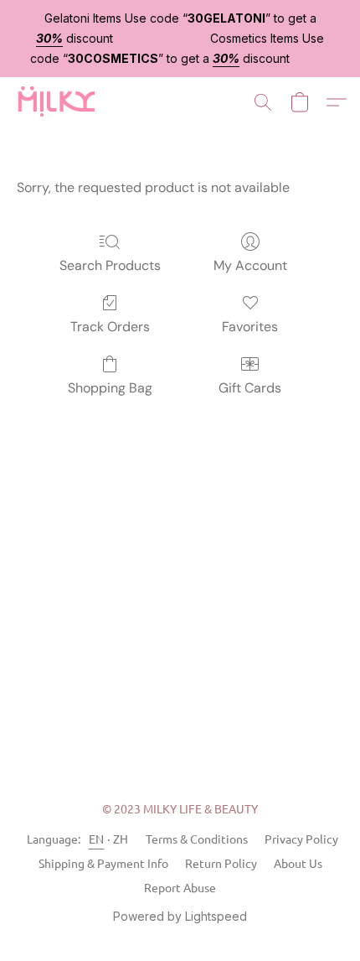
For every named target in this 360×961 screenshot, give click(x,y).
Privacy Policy (301, 838)
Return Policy (221, 862)
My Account (250, 265)
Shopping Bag (110, 388)
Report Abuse (180, 887)
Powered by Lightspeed (180, 916)
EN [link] (97, 838)
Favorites (250, 326)
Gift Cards (250, 388)
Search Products (110, 265)
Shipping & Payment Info (103, 862)
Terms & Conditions (197, 838)
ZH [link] (121, 838)
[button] (57, 102)
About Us (298, 862)
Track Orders (110, 326)
